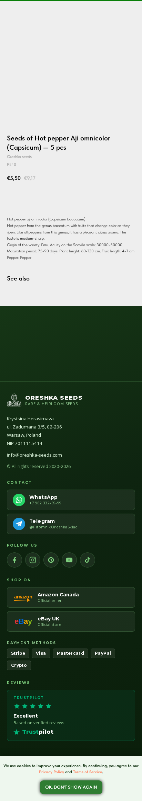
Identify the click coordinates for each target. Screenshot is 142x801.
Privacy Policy (51, 771)
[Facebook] (14, 560)
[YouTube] (69, 560)
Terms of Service (87, 771)
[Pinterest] (51, 560)
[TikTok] (87, 560)
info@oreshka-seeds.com (34, 455)
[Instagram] (32, 560)
